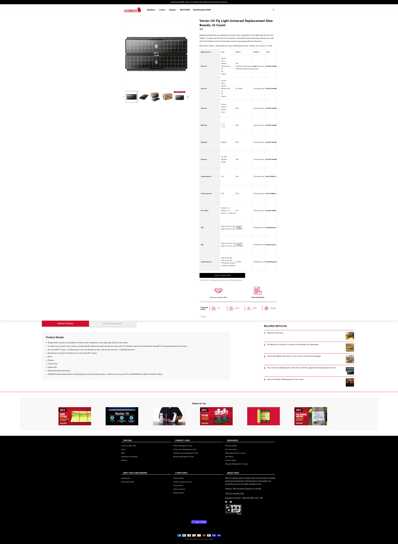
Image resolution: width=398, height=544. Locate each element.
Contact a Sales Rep (128, 445)
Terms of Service (179, 489)
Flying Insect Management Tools (184, 449)
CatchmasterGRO (127, 482)
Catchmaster (125, 478)
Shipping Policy (178, 493)
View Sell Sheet (257, 297)
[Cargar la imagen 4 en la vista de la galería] (167, 97)
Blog (122, 453)
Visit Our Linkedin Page (234, 493)
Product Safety (178, 478)
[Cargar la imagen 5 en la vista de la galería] (179, 97)
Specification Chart (112, 323)
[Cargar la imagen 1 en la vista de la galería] (131, 97)
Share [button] (204, 316)
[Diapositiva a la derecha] (188, 97)
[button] (152, 9)
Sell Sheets (229, 456)
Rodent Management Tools (182, 445)
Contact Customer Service (182, 482)
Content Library (230, 460)
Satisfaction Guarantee (129, 456)
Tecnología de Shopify (206, 539)
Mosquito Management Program (236, 464)
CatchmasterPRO (195, 539)
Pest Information (231, 449)
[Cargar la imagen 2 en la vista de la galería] (143, 97)
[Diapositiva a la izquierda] (123, 97)
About (123, 449)
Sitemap (124, 460)
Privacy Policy (178, 485)
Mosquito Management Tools (183, 456)
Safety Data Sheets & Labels (235, 453)
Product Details (65, 323)
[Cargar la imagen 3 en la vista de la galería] (155, 97)
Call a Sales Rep (222, 275)
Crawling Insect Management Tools (185, 453)
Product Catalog (231, 445)
